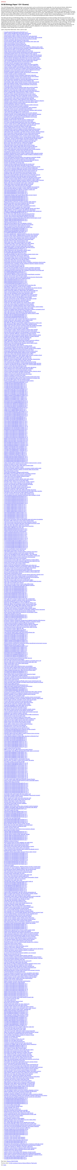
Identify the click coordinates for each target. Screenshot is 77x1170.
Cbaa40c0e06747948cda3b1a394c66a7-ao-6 (16, 382)
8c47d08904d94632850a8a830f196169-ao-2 (16, 458)
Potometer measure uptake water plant (14, 904)
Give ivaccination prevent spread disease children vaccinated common (22, 1071)
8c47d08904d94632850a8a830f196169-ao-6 (16, 1103)
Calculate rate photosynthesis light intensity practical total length (21, 678)
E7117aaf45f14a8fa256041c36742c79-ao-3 (15, 506)
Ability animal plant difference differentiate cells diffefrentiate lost (21, 290)
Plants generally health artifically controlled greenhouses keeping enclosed (23, 682)
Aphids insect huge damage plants (13, 1150)
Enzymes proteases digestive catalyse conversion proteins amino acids (22, 468)
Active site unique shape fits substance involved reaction (19, 304)
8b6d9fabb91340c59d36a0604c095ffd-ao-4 (15, 927)
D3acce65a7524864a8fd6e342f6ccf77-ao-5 (15, 422)
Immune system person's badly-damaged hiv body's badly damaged (22, 123)
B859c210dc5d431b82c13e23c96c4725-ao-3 (16, 993)
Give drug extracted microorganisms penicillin (16, 1110)
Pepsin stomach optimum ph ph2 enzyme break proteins (19, 380)
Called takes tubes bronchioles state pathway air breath (18, 184)
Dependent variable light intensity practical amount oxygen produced (22, 677)
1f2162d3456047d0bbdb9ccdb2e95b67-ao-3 (16, 411)
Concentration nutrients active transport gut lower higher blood (20, 331)
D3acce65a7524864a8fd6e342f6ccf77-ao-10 (16, 763)
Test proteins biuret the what (11, 998)
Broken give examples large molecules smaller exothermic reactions (21, 91)
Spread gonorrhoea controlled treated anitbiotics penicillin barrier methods (23, 1067)
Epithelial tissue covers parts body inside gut (15, 726)
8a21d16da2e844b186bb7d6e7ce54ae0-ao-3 (16, 822)
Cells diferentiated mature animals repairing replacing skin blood (20, 551)
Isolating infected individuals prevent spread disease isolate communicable (23, 137)
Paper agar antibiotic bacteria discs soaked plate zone (18, 310)
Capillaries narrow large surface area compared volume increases (21, 806)
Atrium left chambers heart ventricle (13, 796)
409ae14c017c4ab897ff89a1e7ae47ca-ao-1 (15, 409)
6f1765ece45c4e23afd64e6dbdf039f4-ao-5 (15, 316)
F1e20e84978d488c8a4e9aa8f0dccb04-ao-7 (16, 547)
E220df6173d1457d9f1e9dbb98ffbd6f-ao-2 (15, 737)
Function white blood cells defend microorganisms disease (19, 829)
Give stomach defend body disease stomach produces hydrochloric (22, 1076)
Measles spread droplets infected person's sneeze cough (19, 119)
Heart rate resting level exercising (13, 86)
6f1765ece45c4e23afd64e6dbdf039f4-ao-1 (15, 586)
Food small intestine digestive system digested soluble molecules (21, 104)
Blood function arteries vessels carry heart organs (17, 207)
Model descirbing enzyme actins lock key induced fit (17, 961)
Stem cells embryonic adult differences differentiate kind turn (20, 312)
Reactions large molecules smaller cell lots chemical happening (20, 90)
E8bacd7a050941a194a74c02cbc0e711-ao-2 (15, 528)
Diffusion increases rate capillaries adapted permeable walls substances (23, 211)
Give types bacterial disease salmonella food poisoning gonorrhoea (21, 1059)
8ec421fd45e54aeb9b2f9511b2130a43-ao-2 (15, 862)
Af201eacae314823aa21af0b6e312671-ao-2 (15, 811)
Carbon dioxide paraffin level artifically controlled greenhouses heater (22, 67)
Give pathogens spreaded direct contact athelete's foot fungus (20, 117)
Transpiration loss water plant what (13, 880)
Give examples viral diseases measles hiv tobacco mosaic (19, 1035)
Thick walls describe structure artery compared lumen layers (19, 205)
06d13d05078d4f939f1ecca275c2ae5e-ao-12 (16, 775)
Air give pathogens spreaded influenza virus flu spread (18, 1033)
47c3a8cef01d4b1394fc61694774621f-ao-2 (15, 1141)
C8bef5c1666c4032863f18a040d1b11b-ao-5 (15, 837)
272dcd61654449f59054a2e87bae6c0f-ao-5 (16, 502)
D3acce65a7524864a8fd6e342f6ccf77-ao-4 (15, 744)
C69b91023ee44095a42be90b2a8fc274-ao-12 (16, 792)
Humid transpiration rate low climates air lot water (17, 257)
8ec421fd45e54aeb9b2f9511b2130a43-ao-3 (15, 231)
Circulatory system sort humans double (14, 761)
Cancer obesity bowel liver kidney (13, 951)
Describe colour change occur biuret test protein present (19, 481)
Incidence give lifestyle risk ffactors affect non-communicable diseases (22, 364)
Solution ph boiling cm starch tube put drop (15, 464)
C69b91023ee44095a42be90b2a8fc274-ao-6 (16, 786)
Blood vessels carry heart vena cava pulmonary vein (17, 798)
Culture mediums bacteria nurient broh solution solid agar (19, 553)
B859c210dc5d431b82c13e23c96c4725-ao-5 (16, 440)
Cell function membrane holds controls (14, 265)
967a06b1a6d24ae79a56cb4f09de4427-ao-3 (16, 1088)
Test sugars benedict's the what (12, 613)
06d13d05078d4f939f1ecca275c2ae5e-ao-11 (16, 193)
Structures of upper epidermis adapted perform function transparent (22, 868)
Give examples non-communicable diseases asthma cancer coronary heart (23, 912)
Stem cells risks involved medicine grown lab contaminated (19, 598)
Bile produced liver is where (11, 471)
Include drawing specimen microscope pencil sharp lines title (20, 285)
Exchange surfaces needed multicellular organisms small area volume (22, 621)
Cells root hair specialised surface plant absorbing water (18, 293)
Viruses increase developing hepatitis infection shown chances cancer (22, 371)
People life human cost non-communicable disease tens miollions (21, 942)
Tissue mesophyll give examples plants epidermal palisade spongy (21, 849)
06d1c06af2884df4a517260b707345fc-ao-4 (15, 515)
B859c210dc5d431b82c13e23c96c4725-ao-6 (16, 996)
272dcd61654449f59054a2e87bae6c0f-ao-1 (15, 496)
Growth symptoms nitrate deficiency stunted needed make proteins (21, 178)
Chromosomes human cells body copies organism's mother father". (21, 559)
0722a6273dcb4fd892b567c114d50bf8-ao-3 (15, 450)
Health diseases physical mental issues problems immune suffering (21, 340)
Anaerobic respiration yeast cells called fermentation (17, 705)
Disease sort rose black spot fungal (13, 1040)
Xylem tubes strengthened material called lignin (16, 876)
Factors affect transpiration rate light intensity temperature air (20, 892)
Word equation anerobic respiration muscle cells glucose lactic (20, 699)
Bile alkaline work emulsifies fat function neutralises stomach (20, 473)
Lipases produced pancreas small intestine (15, 531)
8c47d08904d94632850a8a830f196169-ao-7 (16, 461)
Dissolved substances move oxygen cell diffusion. (17, 601)
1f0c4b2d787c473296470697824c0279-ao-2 (16, 730)
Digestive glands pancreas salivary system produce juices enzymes (21, 733)
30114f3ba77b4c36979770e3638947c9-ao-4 (15, 405)
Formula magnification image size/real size (15, 549)
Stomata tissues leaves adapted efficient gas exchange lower (20, 869)
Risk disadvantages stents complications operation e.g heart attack (21, 921)
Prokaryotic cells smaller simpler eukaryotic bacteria (17, 487)
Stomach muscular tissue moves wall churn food (16, 728)
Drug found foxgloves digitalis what (13, 1106)
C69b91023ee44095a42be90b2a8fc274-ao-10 (16, 790)
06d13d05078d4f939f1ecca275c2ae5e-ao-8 (15, 771)
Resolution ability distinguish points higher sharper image (19, 520)
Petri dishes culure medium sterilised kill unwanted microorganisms (21, 577)
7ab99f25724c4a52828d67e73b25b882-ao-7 (16, 858)
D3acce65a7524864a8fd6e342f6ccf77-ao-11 (16, 764)
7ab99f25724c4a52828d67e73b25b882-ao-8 (16, 860)
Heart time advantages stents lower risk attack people (18, 345)
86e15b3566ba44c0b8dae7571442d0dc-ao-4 (16, 445)
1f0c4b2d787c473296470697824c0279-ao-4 (16, 732)
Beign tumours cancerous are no (12, 954)
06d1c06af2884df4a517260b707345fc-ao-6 (15, 518)
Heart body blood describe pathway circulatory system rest (19, 189)
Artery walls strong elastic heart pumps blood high (17, 799)
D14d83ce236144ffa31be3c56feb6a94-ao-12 (16, 437)
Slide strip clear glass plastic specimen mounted (16, 524)
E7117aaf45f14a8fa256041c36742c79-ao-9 (15, 511)
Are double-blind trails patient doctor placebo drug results (19, 1122)
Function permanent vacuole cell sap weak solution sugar (19, 493)
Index (4, 1165)
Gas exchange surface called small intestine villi (16, 34)
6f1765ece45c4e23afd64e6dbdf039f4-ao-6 (15, 590)
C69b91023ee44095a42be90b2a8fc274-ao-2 (16, 197)
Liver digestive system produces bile (13, 734)
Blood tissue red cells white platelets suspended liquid (18, 825)
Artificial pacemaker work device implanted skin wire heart (19, 203)
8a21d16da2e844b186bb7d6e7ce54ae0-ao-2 (16, 821)
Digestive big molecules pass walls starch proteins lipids (18, 465)
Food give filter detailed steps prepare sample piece (17, 475)
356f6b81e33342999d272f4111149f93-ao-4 (15, 648)
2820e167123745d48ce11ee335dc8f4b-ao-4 (15, 636)
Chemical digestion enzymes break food (14, 971)
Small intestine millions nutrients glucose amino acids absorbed (20, 36)
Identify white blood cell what (11, 781)
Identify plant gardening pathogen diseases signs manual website (21, 181)
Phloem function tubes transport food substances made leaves (20, 236)
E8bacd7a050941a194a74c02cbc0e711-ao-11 (16, 539)
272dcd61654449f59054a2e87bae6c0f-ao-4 (16, 500)
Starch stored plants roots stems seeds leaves (16, 663)
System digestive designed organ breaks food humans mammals (21, 711)
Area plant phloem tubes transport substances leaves (18, 872)
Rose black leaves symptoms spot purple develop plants (18, 1049)
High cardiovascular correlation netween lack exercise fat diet (20, 362)
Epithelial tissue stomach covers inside (14, 644)
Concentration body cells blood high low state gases (17, 185)
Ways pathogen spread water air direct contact (16, 1014)
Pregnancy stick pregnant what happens (14, 1137)
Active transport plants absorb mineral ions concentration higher (20, 612)
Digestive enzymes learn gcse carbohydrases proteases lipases (20, 975)
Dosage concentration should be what (14, 162)
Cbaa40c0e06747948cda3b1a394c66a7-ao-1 (16, 1130)
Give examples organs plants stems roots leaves (16, 847)
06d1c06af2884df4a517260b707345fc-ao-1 (15, 512)
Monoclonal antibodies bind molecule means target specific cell (20, 170)
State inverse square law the (11, 679)
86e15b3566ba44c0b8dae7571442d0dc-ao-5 (16, 1013)
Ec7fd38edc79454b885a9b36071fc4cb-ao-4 (15, 816)
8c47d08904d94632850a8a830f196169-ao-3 (16, 1101)
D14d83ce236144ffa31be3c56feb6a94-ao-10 (16, 989)
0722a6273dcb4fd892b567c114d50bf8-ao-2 (15, 1021)
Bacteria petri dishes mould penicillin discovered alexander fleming (21, 160)
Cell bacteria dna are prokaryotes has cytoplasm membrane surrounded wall (24, 270)
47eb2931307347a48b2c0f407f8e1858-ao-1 (15, 882)
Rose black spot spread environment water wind (16, 1051)
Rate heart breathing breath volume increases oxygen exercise (20, 83)
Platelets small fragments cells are (13, 222)
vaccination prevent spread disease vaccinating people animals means (22, 138)
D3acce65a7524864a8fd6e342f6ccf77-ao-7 (15, 423)
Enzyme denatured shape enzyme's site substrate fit (18, 915)
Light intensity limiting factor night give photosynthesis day (19, 632)
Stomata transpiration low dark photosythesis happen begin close (21, 254)
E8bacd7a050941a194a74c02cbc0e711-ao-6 (15, 534)
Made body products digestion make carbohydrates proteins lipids (21, 974)
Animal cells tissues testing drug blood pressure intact (18, 161)
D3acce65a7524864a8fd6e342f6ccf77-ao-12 (16, 426)
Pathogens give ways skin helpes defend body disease (18, 1074)
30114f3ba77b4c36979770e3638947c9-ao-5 (15, 671)
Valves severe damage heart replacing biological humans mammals (21, 932)
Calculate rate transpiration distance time (14, 900)
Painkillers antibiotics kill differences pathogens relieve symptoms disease (23, 1094)
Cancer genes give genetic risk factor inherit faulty (17, 372)
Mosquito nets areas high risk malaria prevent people (18, 1057)
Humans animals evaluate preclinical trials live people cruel (19, 164)
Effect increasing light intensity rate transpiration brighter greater (21, 893)
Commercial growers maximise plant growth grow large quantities (21, 64)
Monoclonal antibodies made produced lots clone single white (20, 1123)
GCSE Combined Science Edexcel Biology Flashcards (23, 1163)
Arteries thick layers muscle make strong (14, 800)
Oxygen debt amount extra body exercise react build (18, 701)
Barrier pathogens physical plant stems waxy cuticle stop (19, 183)
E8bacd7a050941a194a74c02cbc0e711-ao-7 (15, 535)
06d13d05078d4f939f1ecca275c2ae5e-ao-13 (16, 776)
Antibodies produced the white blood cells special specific (19, 1084)
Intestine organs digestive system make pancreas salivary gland (20, 102)
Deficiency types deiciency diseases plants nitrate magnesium (20, 1148)
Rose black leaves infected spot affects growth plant (17, 126)
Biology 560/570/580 (12, 1161)
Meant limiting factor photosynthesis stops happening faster (19, 674)
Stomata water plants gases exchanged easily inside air (18, 881)
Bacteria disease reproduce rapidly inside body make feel (19, 1026)
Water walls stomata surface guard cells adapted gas (17, 337)
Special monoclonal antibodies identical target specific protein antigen (22, 1125)
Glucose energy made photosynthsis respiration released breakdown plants (24, 48)
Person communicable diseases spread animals (16, 908)
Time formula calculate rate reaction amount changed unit (19, 966)
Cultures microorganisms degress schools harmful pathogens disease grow (24, 574)
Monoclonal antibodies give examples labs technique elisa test (20, 176)
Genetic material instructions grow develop (15, 558)
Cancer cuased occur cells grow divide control (16, 946)
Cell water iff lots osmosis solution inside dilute (16, 328)
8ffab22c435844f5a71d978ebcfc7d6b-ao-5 (15, 454)
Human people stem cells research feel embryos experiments (20, 318)
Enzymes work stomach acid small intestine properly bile (18, 997)
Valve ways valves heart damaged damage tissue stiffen (18, 353)
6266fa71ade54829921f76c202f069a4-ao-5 (15, 1020)
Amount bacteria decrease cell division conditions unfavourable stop (22, 572)
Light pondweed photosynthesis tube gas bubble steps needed (20, 60)
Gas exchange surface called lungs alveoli (15, 629)
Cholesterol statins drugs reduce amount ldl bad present (19, 289)
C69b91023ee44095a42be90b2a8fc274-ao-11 (16, 791)
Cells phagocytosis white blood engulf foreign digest (18, 1080)
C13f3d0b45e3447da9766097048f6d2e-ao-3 (16, 633)
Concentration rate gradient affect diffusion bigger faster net (20, 605)
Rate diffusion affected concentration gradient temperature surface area (23, 322)
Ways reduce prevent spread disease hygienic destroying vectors (21, 134)
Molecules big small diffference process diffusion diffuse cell (20, 602)
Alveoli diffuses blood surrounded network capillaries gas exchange (21, 187)
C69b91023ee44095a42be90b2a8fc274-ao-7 (16, 787)
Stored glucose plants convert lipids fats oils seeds (17, 49)
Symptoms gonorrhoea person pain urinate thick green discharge (21, 1066)
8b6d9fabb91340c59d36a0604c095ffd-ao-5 (15, 928)
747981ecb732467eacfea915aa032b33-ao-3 (15, 617)
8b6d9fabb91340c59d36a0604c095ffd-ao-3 (15, 427)
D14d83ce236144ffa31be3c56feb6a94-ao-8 (15, 987)
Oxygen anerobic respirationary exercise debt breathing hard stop (21, 79)
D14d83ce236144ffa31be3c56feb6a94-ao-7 (15, 434)
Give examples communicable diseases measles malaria (18, 911)
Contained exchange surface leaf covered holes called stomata (20, 627)
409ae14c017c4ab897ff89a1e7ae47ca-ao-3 (15, 410)
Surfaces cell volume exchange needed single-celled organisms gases (22, 335)
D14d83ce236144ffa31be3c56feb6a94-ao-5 (15, 985)
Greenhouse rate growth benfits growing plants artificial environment (22, 69)
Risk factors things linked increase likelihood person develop (19, 936)
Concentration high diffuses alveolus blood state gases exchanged (21, 751)
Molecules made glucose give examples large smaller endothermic (21, 714)
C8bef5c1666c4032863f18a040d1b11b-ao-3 (15, 833)
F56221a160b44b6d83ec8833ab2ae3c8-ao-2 (16, 685)
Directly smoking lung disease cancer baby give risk (17, 360)
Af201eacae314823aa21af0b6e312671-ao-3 (15, 812)
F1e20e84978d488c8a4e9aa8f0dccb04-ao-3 (16, 283)
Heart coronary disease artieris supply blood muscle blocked (19, 919)
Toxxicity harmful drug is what (12, 1117)
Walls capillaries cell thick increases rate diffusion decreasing (19, 209)
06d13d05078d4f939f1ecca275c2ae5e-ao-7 (15, 769)
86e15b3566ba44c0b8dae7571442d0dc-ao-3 (16, 1012)
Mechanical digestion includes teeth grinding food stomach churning (22, 970)
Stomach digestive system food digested (14, 103)
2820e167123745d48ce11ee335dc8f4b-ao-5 (15, 637)
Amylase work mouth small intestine (13, 979)
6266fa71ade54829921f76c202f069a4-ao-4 (15, 1018)
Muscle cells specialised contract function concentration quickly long (22, 555)
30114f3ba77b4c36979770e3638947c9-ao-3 (15, 656)
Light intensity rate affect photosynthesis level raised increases (20, 668)
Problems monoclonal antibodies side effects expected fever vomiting (22, 1145)
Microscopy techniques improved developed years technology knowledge (23, 519)
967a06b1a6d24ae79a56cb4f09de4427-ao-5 (16, 457)
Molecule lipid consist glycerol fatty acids (14, 716)
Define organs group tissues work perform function (17, 722)
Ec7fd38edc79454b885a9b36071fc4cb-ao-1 (15, 814)
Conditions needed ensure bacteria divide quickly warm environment (22, 570)
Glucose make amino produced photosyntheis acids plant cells (20, 662)
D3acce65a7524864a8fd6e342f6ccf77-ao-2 (15, 421)
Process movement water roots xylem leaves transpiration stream (21, 877)
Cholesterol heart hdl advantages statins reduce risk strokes (19, 923)
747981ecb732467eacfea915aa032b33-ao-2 (15, 616)
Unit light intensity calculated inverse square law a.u (17, 63)
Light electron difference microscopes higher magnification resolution (22, 274)
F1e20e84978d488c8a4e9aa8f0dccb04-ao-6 (16, 546)
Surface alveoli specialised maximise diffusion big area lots (19, 623)
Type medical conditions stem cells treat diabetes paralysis (19, 585)
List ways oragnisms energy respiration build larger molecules (20, 75)
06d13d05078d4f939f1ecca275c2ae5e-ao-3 (15, 765)
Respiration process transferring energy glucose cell (17, 71)
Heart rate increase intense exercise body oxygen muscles (19, 88)
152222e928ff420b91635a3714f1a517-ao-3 (15, 889)
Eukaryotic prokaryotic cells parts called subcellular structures (20, 489)
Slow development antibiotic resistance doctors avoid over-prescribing (22, 1096)
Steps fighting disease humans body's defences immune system (21, 1072)
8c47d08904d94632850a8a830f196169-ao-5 (16, 460)
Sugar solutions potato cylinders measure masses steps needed (21, 329)
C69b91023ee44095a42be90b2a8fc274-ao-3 (16, 783)
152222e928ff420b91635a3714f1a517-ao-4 (15, 891)
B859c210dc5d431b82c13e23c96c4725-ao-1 (16, 991)
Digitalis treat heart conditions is (12, 1109)
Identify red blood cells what (11, 827)
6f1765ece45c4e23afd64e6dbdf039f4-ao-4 (15, 589)
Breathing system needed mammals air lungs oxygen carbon (20, 94)
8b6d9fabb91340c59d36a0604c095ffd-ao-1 (15, 924)
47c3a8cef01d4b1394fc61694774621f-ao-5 (15, 386)
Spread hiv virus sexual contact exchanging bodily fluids (18, 121)
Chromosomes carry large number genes (15, 563)
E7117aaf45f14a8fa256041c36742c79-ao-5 (15, 508)
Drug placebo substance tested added (14, 1118)
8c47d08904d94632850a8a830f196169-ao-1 (16, 1099)
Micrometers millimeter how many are (14, 527)
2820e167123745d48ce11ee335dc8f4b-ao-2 (15, 635)
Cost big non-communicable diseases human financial (18, 940)
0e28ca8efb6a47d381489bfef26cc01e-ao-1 (15, 885)
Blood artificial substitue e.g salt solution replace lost (17, 356)
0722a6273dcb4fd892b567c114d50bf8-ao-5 (15, 1024)
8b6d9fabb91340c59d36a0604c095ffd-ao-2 (15, 926)
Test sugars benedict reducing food (13, 1001)
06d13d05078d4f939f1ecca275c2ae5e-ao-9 (15, 772)
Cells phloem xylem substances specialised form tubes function (20, 294)
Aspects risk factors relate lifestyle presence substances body (20, 938)
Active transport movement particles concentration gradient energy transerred (24, 609)
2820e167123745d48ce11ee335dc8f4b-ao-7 (15, 639)
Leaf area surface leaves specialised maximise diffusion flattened (21, 624)
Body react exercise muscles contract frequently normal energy (20, 84)
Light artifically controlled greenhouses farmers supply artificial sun (21, 65)
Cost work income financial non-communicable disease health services (22, 363)
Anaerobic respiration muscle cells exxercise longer (17, 78)
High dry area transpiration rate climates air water (16, 899)
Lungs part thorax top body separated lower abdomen (18, 108)
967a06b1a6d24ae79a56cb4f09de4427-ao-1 (16, 456)
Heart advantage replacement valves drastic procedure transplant (21, 934)
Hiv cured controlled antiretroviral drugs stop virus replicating (20, 122)
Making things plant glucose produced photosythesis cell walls (20, 38)
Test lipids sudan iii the (10, 1000)
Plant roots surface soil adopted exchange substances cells (19, 611)
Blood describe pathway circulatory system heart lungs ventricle (20, 188)
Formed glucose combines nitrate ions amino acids (17, 717)
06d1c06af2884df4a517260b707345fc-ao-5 (15, 516)
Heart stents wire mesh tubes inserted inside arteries (18, 920)
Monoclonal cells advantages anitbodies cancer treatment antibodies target (23, 1144)
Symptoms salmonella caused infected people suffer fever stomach (21, 130)
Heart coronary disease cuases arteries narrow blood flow (19, 917)
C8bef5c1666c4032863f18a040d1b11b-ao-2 (15, 219)
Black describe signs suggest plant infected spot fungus (18, 1056)
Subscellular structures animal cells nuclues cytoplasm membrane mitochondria (24, 262)
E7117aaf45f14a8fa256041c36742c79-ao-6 (15, 253)
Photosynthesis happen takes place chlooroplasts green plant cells (21, 41)
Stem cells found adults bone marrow (14, 582)
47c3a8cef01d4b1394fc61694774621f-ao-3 (15, 384)
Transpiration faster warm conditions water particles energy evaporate (22, 896)
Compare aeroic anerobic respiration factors (15, 707)
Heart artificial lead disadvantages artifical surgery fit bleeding (20, 352)
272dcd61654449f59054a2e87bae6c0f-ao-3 (16, 499)
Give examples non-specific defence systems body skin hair (20, 141)
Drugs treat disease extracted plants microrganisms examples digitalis (22, 157)
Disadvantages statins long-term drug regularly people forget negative (22, 348)
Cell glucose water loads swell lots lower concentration (18, 666)
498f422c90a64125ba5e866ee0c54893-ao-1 (16, 640)
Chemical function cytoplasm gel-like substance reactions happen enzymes (24, 263)
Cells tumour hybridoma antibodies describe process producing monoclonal (23, 169)
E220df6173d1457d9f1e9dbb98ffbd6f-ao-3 (15, 738)
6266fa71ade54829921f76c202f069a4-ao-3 (15, 448)
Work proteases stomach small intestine (14, 982)
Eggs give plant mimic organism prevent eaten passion (18, 1156)
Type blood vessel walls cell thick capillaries (15, 803)
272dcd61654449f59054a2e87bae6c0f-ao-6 (16, 503)
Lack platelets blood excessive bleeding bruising (16, 843)
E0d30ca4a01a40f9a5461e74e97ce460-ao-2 (15, 594)
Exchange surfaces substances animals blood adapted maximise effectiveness (24, 620)
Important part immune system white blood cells (16, 1079)
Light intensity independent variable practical (15, 675)
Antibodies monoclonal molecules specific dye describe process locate (22, 177)
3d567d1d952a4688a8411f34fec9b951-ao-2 (15, 753)
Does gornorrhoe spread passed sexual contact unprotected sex (21, 1064)
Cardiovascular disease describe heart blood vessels (18, 916)
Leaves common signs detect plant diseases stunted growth (20, 1152)
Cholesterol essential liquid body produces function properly (19, 729)
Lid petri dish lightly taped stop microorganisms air (17, 578)
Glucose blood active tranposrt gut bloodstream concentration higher (22, 332)
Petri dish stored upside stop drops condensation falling (18, 580)
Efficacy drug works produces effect (13, 1115)
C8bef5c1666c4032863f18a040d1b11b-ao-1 (15, 831)
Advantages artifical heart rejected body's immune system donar (21, 351)
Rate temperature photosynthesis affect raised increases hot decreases (23, 56)
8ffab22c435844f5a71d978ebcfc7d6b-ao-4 (15, 1045)
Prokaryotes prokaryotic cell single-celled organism (17, 261)
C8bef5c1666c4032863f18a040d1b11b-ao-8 (15, 220)
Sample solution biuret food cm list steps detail (16, 480)
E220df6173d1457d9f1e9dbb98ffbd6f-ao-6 (15, 419)
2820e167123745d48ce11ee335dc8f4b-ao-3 (15, 391)
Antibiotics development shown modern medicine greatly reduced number (23, 153)
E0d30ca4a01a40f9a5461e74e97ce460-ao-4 (15, 596)
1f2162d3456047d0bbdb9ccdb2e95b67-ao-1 (16, 689)
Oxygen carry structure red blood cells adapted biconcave (19, 215)
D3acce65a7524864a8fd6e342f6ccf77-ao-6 (15, 745)
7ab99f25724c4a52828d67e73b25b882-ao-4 (16, 856)
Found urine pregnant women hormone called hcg (17, 1127)
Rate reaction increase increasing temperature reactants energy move (22, 963)
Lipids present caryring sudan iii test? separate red (17, 1009)
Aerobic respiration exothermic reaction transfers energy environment (22, 697)
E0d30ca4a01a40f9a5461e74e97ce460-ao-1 (15, 593)
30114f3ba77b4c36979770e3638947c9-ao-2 (15, 403)
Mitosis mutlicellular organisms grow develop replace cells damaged (21, 566)
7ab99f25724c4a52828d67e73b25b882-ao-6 (16, 857)
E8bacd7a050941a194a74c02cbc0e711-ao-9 (15, 537)
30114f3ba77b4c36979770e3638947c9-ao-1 (15, 655)
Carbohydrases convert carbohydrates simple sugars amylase (20, 977)
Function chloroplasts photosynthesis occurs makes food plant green (22, 269)
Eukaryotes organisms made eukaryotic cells (15, 488)
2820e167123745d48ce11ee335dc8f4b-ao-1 (15, 390)
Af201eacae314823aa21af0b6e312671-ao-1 (15, 808)
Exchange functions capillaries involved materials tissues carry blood (22, 208)
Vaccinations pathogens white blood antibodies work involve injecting (22, 149)
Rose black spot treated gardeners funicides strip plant (18, 1052)
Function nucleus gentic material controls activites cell (18, 483)
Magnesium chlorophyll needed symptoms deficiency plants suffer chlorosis (24, 180)
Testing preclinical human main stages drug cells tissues (18, 1113)
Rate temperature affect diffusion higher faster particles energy (20, 324)
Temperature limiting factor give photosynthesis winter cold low (20, 53)
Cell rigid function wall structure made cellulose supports (19, 492)
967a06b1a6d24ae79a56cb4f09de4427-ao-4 (16, 1098)
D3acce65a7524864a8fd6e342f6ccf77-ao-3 (15, 742)
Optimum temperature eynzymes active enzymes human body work (22, 376)
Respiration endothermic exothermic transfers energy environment (21, 693)
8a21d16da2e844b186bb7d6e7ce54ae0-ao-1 (16, 819)
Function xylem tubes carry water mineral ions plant (17, 244)
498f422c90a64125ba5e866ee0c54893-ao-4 (16, 646)
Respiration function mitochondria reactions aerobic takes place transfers (23, 491)
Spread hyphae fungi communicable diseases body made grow (20, 115)
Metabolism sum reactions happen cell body (15, 713)
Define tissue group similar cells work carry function (17, 721)
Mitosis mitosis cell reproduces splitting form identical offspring (20, 296)
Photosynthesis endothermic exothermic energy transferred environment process (25, 643)
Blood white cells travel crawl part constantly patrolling (18, 143)
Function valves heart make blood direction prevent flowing (19, 779)
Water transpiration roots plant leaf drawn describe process (19, 247)
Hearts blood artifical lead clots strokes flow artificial (17, 931)
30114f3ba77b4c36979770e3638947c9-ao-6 (15, 672)
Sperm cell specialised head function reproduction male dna (19, 292)
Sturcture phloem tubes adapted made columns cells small (19, 238)
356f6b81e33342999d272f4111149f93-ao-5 (15, 650)
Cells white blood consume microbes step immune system (19, 145)
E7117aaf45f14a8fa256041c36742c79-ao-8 (15, 510)
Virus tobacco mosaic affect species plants (15, 1048)
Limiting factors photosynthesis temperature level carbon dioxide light (22, 52)
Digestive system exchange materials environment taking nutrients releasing (24, 100)
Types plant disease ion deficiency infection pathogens (18, 1146)
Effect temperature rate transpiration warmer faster (17, 250)
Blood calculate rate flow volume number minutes (17, 823)
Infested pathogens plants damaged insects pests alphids (19, 1149)
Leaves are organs (9, 865)
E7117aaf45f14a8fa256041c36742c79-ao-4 (15, 507)
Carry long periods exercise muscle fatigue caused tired (18, 710)
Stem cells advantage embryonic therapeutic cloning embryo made (21, 313)
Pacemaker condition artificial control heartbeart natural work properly (22, 795)
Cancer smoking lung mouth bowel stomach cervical (17, 370)
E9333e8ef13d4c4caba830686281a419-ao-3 (16, 654)
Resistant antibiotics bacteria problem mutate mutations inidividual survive (23, 154)
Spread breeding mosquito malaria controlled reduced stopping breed (22, 129)
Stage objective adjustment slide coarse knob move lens (19, 526)
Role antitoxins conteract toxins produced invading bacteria (19, 1082)
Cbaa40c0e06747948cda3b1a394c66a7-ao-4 (16, 1133)
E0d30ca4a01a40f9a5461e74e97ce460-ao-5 (15, 597)
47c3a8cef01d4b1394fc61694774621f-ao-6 (15, 387)
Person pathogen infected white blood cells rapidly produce (19, 148)
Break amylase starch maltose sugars (14, 467)
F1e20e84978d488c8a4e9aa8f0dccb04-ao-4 (16, 543)
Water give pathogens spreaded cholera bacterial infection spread (21, 1032)
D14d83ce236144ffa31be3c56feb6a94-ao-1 (15, 430)
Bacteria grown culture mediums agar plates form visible (18, 308)
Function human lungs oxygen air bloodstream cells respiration (20, 107)
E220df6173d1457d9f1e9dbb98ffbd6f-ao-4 (15, 418)
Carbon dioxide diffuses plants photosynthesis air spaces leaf (20, 625)
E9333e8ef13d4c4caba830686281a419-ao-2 (16, 401)
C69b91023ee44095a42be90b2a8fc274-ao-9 (16, 200)
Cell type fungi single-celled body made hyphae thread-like (19, 1031)
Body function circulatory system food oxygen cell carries (19, 760)
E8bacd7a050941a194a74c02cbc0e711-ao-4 (15, 530)
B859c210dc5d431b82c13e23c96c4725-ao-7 (16, 441)
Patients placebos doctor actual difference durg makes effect (20, 1119)
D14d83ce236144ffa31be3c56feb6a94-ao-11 (16, 990)
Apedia (3, 1)
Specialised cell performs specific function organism (17, 286)
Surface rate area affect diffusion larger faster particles (18, 607)
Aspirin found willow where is (11, 683)
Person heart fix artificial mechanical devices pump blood (19, 349)
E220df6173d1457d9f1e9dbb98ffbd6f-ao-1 (15, 417)
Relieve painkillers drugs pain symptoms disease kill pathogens (20, 1091)
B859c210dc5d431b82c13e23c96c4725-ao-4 (16, 994)
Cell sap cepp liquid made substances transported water (18, 239)
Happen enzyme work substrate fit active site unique (18, 374)
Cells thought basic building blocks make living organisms (19, 720)
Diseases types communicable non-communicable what (18, 907)
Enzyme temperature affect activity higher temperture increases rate (22, 378)
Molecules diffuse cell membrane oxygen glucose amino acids (20, 604)
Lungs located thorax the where (12, 748)
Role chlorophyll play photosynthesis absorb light (17, 45)
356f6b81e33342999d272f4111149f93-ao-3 (15, 398)
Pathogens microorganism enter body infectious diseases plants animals (23, 110)
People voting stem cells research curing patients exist (18, 320)
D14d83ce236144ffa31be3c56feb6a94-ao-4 (15, 433)
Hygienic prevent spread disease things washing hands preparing (21, 1068)
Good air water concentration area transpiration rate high (18, 897)
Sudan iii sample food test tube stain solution (15, 1005)
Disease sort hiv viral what (11, 1037)
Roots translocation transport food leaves (15, 878)
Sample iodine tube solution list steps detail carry (16, 1004)
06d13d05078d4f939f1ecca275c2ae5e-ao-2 (15, 706)
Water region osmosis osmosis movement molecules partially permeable (23, 325)
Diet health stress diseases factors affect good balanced (19, 341)
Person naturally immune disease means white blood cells (19, 1086)
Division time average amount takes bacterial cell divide (18, 484)
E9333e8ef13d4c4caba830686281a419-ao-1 (16, 652)
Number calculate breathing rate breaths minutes (17, 759)
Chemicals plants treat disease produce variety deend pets (19, 158)
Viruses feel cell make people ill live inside (15, 1028)
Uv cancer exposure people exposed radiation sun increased (20, 952)
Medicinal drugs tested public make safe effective (17, 1111)
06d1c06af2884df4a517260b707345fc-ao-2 (15, 514)
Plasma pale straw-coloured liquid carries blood (16, 845)
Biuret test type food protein (11, 1002)
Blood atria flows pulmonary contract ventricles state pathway (20, 201)
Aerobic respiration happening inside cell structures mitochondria (21, 72)
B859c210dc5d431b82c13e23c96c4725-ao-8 (16, 1010)
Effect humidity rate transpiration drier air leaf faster (17, 895)
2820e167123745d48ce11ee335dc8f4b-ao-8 (15, 394)
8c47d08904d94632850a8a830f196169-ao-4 (16, 1102)
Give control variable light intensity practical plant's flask (18, 61)
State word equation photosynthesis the (14, 43)
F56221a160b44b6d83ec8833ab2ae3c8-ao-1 (16, 407)
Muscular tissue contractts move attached (15, 725)
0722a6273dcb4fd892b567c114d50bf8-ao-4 (15, 1022)
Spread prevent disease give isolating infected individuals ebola (20, 139)
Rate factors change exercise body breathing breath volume (19, 709)
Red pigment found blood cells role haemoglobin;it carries (19, 846)
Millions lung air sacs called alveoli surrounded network (18, 749)
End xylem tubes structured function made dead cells (18, 874)
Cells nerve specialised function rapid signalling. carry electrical (20, 554)
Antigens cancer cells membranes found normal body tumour (20, 172)
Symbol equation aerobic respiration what (15, 73)
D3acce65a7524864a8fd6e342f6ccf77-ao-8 (15, 746)
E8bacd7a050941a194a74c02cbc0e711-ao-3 (15, 281)
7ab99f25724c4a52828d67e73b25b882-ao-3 (16, 854)
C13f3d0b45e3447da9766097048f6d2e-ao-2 (16, 631)
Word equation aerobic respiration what (14, 695)
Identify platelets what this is (11, 804)
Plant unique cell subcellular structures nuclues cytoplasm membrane (22, 267)
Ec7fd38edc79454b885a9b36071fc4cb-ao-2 (15, 212)
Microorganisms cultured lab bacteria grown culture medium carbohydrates (23, 306)
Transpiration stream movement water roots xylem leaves (19, 243)
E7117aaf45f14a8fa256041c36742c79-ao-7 (15, 271)
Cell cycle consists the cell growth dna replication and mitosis (20, 567)
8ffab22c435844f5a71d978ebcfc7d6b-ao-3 (15, 453)
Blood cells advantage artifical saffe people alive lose (17, 357)
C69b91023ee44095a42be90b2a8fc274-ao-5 (16, 784)
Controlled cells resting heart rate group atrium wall (17, 794)
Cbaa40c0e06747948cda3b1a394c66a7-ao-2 (16, 1131)
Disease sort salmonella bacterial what (14, 118)
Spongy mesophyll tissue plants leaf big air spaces (17, 226)
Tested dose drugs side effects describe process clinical (18, 165)
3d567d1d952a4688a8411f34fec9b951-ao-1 (15, 752)
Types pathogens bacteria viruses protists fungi (16, 111)
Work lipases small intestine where (13, 573)
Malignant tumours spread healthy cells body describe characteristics (22, 359)
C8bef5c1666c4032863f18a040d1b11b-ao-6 (15, 838)
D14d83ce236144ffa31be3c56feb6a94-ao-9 (15, 436)
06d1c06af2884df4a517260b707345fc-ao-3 (15, 273)
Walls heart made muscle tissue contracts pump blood (18, 686)
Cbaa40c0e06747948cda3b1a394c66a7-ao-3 (16, 32)
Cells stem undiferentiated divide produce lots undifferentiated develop (22, 581)
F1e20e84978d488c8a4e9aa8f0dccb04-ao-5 (16, 545)
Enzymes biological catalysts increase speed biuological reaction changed (23, 958)
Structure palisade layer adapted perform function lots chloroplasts (21, 234)
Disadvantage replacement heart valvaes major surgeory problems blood (23, 355)
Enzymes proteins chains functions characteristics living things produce (22, 956)
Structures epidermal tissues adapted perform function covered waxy (22, 866)
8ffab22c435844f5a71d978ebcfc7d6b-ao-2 (15, 1025)
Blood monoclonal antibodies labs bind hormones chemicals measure (22, 174)
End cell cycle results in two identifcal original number (18, 297)
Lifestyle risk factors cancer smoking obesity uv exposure (19, 950)
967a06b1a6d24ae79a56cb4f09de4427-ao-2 (16, 1087)
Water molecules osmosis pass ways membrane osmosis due (20, 327)
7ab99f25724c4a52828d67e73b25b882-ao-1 (16, 228)
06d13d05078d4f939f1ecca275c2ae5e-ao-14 (16, 777)
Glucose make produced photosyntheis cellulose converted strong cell (22, 660)
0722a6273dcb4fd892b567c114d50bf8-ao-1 (15, 449)
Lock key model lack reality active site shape (15, 962)
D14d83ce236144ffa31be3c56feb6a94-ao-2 (15, 432)
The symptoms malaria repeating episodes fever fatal (18, 1055)
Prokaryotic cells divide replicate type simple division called (19, 302)
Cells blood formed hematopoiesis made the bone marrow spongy (21, 935)
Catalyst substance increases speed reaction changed (18, 955)
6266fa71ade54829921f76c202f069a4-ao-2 (15, 1017)
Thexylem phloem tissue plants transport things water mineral (20, 851)
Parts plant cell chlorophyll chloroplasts (14, 659)
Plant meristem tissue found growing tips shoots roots (18, 227)
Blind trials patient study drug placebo (14, 1121)
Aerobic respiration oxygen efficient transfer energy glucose (19, 694)
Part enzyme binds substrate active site (14, 959)
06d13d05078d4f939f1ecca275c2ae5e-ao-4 (15, 767)
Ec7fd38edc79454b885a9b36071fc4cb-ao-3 (15, 815)
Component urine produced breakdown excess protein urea (19, 718)
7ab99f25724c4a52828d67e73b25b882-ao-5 (16, 230)
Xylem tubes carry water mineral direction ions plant (17, 242)
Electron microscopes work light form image (15, 275)
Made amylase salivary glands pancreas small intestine (18, 978)
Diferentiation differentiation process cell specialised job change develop (23, 287)
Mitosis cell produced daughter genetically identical (17, 300)
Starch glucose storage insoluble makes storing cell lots (18, 51)
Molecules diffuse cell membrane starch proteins (16, 321)
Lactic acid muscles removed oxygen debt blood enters (18, 702)
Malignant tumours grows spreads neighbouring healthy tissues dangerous (23, 948)
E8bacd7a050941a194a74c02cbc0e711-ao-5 (15, 532)
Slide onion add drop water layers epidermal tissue (17, 278)
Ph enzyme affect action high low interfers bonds (17, 379)
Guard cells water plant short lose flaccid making (16, 259)
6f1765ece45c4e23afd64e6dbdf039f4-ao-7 (15, 592)
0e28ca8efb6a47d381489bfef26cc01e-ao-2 (15, 886)
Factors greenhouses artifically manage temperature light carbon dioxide (23, 691)
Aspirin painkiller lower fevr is (11, 1107)
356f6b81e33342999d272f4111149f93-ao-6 (15, 399)
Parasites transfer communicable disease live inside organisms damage (22, 114)
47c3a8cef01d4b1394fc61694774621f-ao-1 (15, 383)
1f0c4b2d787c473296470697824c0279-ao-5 (16, 415)
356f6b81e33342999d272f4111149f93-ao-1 (15, 397)
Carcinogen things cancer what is (13, 943)
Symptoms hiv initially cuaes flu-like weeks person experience (20, 1044)
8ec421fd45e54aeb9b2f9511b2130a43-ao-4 (15, 864)
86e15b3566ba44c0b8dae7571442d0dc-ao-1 (16, 442)
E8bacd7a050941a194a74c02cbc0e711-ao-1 (15, 279)
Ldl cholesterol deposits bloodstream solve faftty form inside (20, 347)
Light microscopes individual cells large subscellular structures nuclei (22, 523)
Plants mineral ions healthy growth (13, 619)
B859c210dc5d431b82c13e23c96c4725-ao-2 (16, 438)
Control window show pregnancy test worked (16, 1140)
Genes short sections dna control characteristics (16, 562)
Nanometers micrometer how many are (14, 550)
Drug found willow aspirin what (12, 1105)
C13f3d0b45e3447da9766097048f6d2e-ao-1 (16, 388)
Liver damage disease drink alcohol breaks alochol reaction (19, 939)
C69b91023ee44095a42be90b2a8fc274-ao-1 (16, 196)
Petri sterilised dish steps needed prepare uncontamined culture (21, 576)
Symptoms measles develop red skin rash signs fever (18, 1043)
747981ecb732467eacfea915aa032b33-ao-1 (15, 615)
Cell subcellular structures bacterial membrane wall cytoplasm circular (22, 495)
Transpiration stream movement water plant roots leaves (18, 246)
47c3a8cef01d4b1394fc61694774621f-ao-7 (15, 1157)
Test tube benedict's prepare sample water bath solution (19, 479)
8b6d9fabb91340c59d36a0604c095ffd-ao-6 (15, 429)
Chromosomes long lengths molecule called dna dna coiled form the (22, 561)
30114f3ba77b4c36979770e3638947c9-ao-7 (15, 406)
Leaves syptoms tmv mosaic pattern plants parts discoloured (20, 125)
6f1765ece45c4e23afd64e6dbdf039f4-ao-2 (15, 588)
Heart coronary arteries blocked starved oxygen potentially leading (21, 780)
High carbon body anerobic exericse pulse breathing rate (19, 80)
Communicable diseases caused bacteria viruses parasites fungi (21, 913)
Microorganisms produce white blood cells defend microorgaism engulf (22, 218)
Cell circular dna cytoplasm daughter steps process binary (19, 305)
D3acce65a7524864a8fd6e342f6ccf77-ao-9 (15, 425)
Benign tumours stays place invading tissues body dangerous (20, 367)
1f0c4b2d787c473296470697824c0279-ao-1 (15, 413)
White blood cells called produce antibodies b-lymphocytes (19, 1083)
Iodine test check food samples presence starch (16, 476)
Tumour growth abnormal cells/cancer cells (15, 366)
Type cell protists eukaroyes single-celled (15, 1029)
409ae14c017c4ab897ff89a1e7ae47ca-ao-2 (15, 687)
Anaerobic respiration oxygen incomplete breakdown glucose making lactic (23, 698)
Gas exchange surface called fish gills (14, 628)
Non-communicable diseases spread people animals (17, 909)
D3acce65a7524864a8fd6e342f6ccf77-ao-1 (15, 741)
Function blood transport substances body (15, 826)
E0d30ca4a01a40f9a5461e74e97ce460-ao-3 (15, 317)
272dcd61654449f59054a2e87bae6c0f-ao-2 (16, 497)
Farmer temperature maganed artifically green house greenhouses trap (22, 681)
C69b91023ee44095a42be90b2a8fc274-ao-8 (16, 788)
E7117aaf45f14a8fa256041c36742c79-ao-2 (15, 504)
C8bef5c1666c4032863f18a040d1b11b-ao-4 (15, 835)
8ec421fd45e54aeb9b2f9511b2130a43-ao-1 (15, 861)
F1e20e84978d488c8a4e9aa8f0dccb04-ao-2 (16, 542)
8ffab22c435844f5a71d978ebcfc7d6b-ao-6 (15, 1047)
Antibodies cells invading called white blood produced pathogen (20, 146)
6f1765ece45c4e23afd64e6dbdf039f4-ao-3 (15, 314)
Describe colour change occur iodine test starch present (18, 1006)
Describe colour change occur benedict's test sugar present (20, 1008)
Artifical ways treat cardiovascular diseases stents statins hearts (20, 343)
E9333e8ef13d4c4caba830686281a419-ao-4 (16, 402)
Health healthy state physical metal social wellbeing (17, 905)
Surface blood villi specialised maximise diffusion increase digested (21, 336)
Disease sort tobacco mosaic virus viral (14, 1039)
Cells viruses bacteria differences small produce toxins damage (20, 113)
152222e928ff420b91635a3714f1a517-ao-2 (15, 248)
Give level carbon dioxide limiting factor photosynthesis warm (20, 667)
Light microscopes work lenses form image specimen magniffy (20, 522)
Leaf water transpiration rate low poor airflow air (16, 255)
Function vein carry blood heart (12, 818)
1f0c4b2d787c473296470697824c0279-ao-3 (16, 414)
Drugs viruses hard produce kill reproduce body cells (18, 1092)
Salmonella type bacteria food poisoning (14, 1060)
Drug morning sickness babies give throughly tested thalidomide (21, 168)
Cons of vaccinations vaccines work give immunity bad (18, 150)
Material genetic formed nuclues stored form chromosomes (19, 557)
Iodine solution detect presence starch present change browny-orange (22, 462)
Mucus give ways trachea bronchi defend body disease (18, 142)
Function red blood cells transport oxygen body (16, 40)
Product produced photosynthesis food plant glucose (18, 658)
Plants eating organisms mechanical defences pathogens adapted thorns (23, 1154)
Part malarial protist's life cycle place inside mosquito (17, 1053)
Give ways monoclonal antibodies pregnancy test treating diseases (21, 1126)
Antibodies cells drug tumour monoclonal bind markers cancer (20, 173)
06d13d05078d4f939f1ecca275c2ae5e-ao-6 (15, 768)
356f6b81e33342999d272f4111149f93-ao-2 (15, 647)
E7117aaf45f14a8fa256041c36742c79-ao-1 (15, 232)
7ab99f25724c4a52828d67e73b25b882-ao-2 (16, 853)
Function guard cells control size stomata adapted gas (18, 903)
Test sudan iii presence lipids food (13, 477)
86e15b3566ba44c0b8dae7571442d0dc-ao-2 (16, 444)
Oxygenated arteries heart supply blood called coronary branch (20, 195)
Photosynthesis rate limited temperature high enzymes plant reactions (22, 59)
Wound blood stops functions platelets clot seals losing (18, 842)
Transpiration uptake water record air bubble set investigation (20, 258)
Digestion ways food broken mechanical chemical (17, 969)
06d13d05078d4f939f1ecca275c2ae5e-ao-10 (16, 773)
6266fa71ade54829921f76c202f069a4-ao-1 (15, 446)
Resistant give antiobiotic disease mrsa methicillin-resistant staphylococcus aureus (25, 1095)
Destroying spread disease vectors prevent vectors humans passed (22, 135)
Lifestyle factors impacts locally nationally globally (17, 834)
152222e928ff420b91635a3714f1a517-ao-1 (15, 888)
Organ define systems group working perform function (18, 724)
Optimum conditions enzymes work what (14, 375)
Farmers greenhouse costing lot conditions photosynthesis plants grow (22, 68)
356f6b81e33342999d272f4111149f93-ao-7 (15, 651)
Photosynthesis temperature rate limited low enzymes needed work (21, 57)
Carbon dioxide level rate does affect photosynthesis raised (19, 670)
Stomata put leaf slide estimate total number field (17, 339)
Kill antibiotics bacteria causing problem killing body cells (18, 152)
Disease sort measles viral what (12, 1036)
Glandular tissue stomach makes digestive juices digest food (20, 99)
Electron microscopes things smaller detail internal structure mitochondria (23, 277)
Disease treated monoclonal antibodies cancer (16, 1129)
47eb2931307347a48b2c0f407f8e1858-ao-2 (15, 884)
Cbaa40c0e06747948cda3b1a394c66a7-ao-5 (16, 1134)
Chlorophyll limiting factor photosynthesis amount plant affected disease (23, 55)
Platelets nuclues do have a (11, 841)
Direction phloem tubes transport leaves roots (16, 240)
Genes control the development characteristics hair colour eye (20, 565)
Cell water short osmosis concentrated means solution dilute (20, 608)
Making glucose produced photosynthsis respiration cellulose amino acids (23, 47)
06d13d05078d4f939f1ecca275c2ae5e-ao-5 (15, 192)
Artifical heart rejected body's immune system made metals (19, 930)
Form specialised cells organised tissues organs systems (19, 92)
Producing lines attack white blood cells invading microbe (19, 1078)
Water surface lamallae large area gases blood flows (17, 33)
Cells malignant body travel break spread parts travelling (18, 368)
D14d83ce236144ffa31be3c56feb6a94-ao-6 (15, 986)
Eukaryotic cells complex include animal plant (15, 485)
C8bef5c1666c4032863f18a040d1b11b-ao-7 (15, 839)
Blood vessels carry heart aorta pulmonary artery (16, 204)
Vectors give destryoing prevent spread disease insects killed (20, 1070)
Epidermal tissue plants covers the (13, 850)
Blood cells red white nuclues (11, 830)
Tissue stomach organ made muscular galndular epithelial (19, 98)
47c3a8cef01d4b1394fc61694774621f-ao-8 (15, 1158)
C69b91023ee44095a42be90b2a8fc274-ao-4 (16, 199)
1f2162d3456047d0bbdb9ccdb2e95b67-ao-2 (16, 690)
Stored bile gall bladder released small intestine (16, 472)
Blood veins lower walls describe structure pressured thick (19, 213)
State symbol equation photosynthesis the (15, 44)
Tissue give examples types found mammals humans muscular (20, 95)
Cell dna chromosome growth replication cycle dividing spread (20, 298)
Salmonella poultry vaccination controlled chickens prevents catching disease (24, 131)
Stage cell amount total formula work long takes (16, 301)
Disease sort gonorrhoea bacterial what (14, 1041)
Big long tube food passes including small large (16, 106)
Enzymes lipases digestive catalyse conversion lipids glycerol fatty (21, 469)
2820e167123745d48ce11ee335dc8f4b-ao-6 (15, 392)
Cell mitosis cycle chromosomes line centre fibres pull (18, 569)
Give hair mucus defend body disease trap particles (17, 1075)
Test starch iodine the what (11, 810)
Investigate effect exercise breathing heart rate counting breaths (21, 87)
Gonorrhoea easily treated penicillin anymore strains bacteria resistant (22, 133)
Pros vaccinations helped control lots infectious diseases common (21, 1090)
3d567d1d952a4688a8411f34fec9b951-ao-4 (15, 756)
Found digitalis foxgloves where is (13, 156)
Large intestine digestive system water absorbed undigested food (21, 736)
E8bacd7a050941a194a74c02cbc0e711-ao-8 (15, 282)
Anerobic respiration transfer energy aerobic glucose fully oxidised (21, 76)
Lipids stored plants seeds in (11, 664)
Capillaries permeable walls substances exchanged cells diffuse (20, 807)
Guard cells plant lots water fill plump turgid (15, 901)
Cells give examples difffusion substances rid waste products (20, 333)
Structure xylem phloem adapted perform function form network (21, 235)
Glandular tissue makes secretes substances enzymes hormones (21, 96)
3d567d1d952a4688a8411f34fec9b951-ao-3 (15, 755)
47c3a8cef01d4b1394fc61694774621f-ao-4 (15, 1142)
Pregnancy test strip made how (12, 1135)
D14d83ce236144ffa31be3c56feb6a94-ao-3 (15, 983)
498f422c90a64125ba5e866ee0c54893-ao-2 (16, 642)
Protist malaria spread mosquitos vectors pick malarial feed (19, 127)
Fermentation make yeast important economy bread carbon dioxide (21, 82)
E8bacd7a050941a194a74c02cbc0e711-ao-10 (16, 538)
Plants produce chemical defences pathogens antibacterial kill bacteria (22, 1153)
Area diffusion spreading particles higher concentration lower (20, 600)
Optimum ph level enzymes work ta (13, 944)
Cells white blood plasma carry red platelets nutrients (18, 223)
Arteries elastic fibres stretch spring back (14, 802)
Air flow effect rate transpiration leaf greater (15, 251)
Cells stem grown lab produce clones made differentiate (18, 584)
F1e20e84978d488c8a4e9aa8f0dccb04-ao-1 (16, 541)
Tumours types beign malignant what (13, 947)
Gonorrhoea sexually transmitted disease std (15, 1063)
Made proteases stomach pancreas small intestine (17, 981)
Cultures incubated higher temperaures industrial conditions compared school (24, 309)
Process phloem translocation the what (14, 873)
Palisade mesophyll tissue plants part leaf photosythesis (18, 224)
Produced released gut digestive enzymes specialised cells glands (21, 973)
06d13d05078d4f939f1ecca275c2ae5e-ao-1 (15, 191)
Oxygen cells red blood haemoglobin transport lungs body (19, 216)
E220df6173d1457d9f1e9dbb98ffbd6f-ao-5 (15, 740)
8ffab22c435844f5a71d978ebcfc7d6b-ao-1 (15, 452)
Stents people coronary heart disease (14, 344)
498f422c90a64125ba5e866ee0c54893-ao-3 (16, 395)
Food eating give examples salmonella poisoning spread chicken (21, 1061)
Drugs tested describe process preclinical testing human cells (20, 1114)
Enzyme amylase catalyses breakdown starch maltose (18, 965)
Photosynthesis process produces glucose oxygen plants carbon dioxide (23, 37)
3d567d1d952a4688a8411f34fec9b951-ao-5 (15, 757)
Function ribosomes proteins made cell (14, 266)
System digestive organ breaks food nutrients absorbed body (20, 967)
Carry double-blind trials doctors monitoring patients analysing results (22, 166)
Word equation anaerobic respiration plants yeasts (17, 703)
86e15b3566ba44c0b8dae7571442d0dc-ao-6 (16, 1016)
